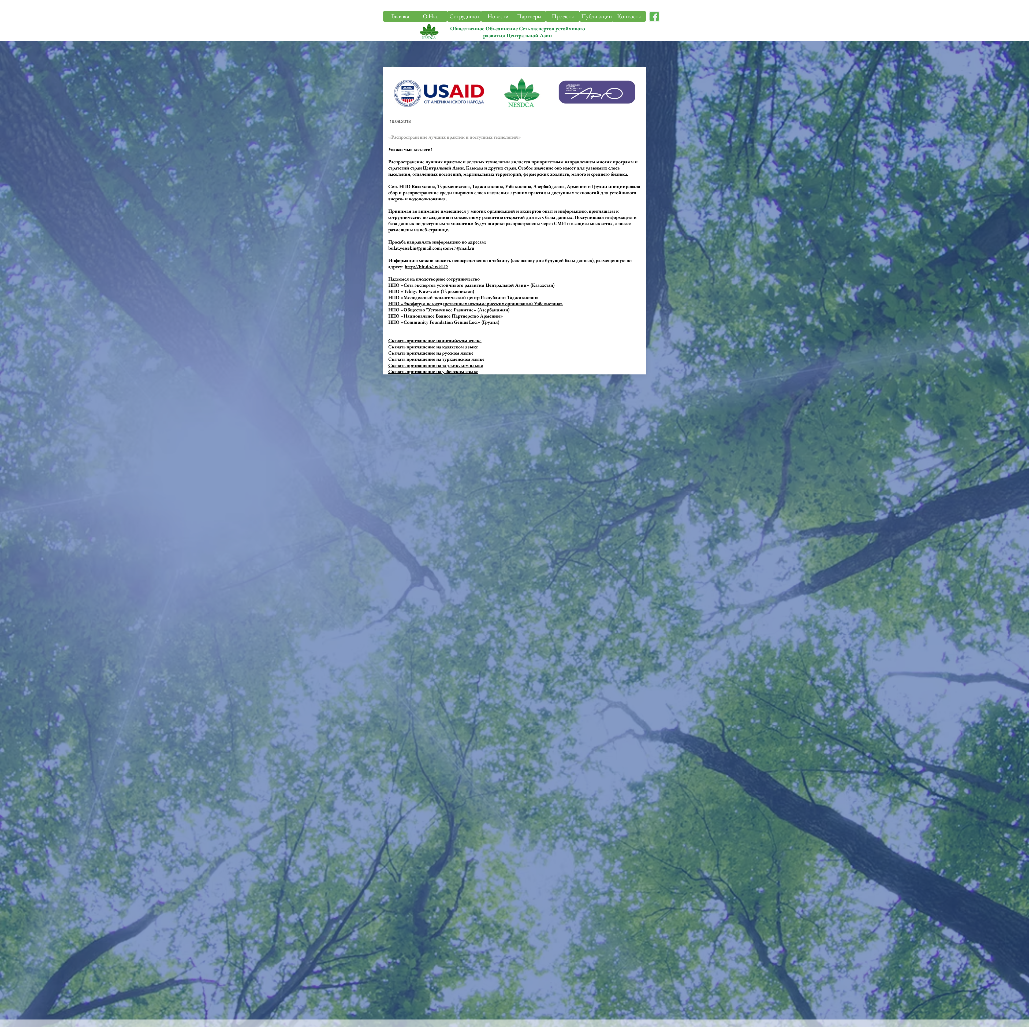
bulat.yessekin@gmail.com (414, 248)
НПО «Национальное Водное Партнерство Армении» (445, 316)
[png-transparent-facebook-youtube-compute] (654, 16)
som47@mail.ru (458, 248)
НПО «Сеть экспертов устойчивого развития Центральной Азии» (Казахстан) (471, 285)
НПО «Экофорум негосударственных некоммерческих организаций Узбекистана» (475, 303)
